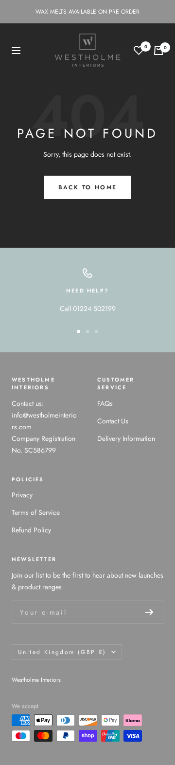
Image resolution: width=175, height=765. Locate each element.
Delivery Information (126, 438)
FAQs (105, 403)
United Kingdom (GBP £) (62, 652)
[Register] (149, 612)
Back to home (87, 187)
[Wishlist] (139, 50)
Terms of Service (36, 512)
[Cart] (158, 50)
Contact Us (112, 421)
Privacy (22, 495)
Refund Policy (31, 530)
